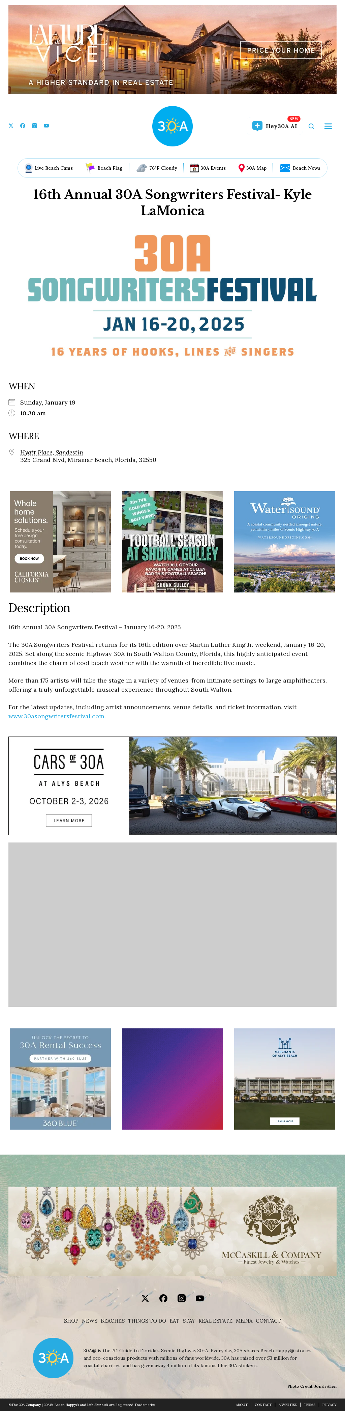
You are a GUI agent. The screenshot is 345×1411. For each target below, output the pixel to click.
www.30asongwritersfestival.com (56, 716)
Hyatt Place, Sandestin (51, 452)
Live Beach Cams (53, 168)
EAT (174, 1321)
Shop (71, 1321)
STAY (189, 1321)
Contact (268, 1321)
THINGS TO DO (147, 1321)
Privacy (329, 1405)
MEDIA (244, 1321)
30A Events (213, 168)
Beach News (306, 168)
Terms (309, 1405)
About (242, 1405)
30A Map (256, 168)
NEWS (89, 1321)
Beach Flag (110, 168)
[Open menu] (328, 126)
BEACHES (113, 1321)
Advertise (288, 1405)
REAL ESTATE (215, 1321)
